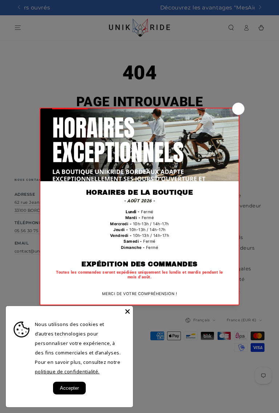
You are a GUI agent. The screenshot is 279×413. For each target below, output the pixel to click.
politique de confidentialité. (67, 371)
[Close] (127, 311)
